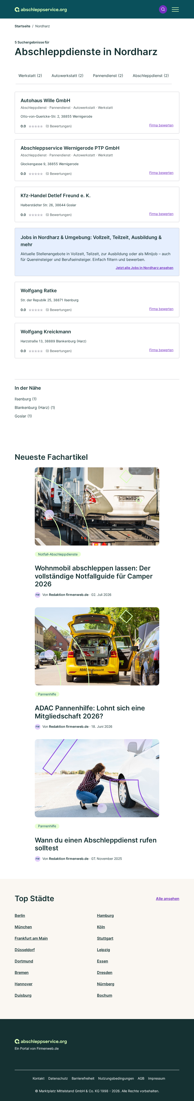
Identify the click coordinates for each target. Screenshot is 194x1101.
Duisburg (23, 995)
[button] (163, 9)
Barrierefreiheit (83, 1078)
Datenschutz (58, 1078)
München (23, 926)
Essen (102, 961)
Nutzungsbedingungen (116, 1078)
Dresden (104, 972)
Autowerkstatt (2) (68, 75)
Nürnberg (105, 983)
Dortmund (24, 961)
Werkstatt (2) (30, 75)
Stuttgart (105, 938)
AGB (141, 1078)
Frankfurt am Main (31, 938)
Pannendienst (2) (108, 75)
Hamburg (105, 915)
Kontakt (38, 1078)
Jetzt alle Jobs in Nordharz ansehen (144, 268)
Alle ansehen (167, 898)
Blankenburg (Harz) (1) (35, 407)
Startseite (22, 26)
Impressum (156, 1078)
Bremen (22, 972)
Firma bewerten (161, 125)
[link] (97, 113)
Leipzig (103, 949)
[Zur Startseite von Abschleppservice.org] (41, 9)
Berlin (20, 915)
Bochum (104, 995)
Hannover (23, 983)
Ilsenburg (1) (26, 399)
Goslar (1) (23, 416)
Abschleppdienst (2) (151, 75)
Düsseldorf (25, 949)
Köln (101, 926)
